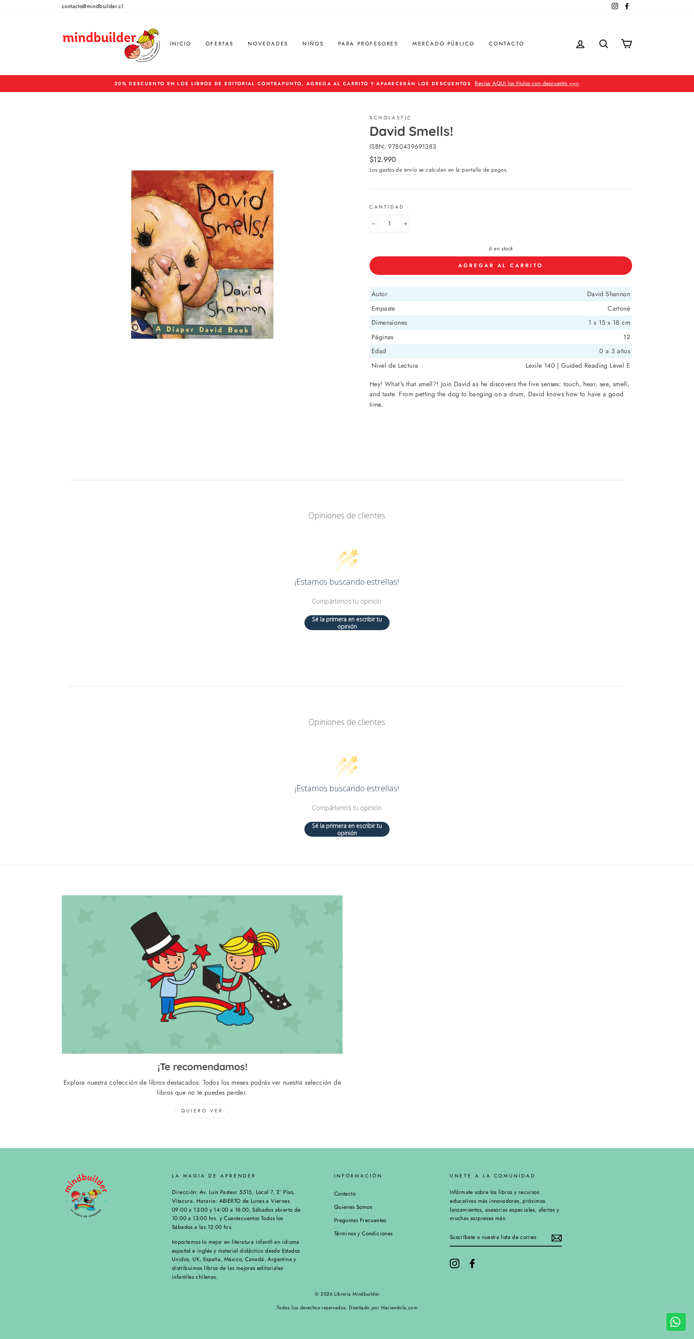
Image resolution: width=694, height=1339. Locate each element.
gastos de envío (398, 170)
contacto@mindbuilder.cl (92, 6)
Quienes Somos (353, 1207)
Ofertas (220, 43)
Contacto (506, 43)
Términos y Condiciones (363, 1233)
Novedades (268, 43)
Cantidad (386, 207)
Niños (313, 43)
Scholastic (390, 117)
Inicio (181, 43)
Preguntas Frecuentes (360, 1220)
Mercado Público (443, 43)
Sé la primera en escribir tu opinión (347, 622)
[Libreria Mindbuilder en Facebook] (472, 1263)
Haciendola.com (399, 1307)
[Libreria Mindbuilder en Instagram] (454, 1263)
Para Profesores (368, 43)
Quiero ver (202, 1110)
